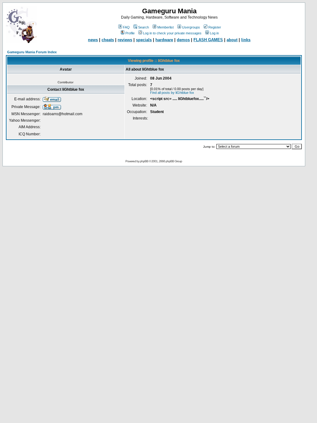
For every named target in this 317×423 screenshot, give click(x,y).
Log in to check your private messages (172, 33)
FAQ (126, 27)
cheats (108, 39)
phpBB (144, 161)
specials (144, 39)
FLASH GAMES (208, 39)
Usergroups (191, 27)
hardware (164, 39)
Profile (130, 33)
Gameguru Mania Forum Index (32, 52)
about (232, 39)
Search (143, 27)
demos (183, 39)
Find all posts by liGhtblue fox (172, 92)
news (93, 39)
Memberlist (165, 27)
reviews (125, 39)
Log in (214, 33)
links (245, 39)
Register (214, 27)
